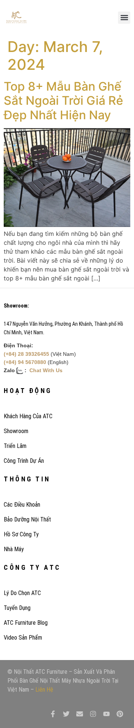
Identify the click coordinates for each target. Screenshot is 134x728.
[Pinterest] (120, 714)
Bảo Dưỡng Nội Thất (27, 519)
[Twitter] (66, 714)
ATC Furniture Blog (26, 622)
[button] (124, 18)
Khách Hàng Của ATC (28, 416)
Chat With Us (46, 370)
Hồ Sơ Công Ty (21, 534)
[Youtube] (106, 714)
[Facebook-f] (53, 714)
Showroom (16, 431)
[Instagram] (93, 714)
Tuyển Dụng (17, 607)
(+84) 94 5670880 (25, 362)
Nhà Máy (14, 549)
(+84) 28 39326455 (26, 354)
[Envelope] (79, 714)
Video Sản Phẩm (23, 637)
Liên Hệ (44, 689)
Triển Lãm (15, 445)
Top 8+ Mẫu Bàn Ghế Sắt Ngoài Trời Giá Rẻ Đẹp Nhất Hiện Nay (63, 100)
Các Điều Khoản (22, 504)
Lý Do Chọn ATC (22, 593)
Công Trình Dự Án (24, 460)
